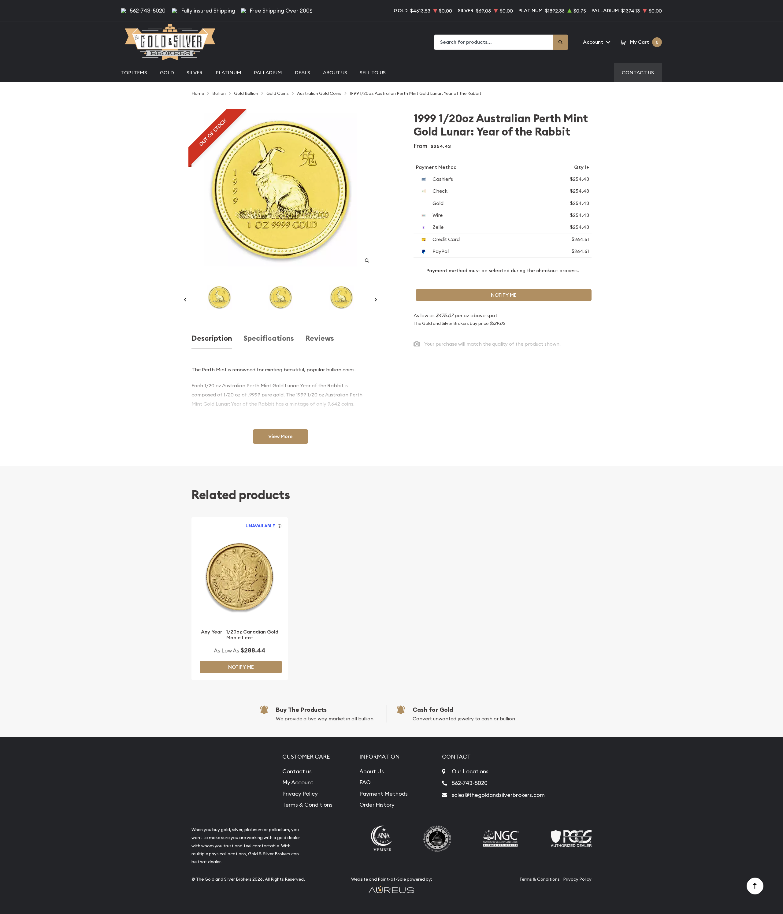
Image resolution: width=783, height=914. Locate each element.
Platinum (228, 72)
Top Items (134, 72)
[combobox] (494, 42)
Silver (195, 72)
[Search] (560, 42)
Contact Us (638, 72)
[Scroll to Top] (755, 886)
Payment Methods (383, 793)
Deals (302, 72)
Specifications (268, 338)
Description (211, 338)
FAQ (365, 782)
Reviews (319, 338)
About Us (335, 72)
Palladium (268, 72)
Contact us (297, 771)
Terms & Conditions (307, 804)
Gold (167, 72)
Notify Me (504, 295)
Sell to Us (373, 72)
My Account (298, 782)
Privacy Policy (300, 793)
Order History (377, 804)
